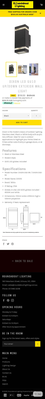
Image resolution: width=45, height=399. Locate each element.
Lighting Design (9, 365)
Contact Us (6, 373)
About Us (6, 369)
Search (5, 384)
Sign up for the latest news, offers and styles (20, 338)
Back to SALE (23, 261)
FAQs (4, 380)
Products (6, 362)
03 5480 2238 (14, 289)
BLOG (4, 376)
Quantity (34, 110)
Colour (5, 110)
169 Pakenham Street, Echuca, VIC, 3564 (18, 281)
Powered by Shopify (29, 391)
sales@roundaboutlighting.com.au (22, 285)
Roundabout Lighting (15, 391)
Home (4, 358)
